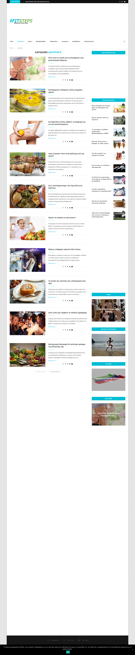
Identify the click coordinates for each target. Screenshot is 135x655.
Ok (68, 652)
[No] (133, 650)
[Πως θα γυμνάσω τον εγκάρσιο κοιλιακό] (119, 156)
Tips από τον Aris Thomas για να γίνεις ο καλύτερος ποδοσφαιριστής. (101, 215)
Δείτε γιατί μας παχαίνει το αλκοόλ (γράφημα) (67, 313)
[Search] (124, 41)
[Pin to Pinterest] (69, 80)
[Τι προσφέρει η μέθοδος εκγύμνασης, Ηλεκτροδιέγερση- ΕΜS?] (119, 132)
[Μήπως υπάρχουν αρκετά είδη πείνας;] (27, 260)
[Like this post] (63, 80)
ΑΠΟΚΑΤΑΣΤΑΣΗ (89, 41)
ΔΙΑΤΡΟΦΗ (20, 41)
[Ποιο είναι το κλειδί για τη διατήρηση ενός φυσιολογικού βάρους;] (27, 68)
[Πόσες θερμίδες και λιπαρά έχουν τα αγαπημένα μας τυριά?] (119, 109)
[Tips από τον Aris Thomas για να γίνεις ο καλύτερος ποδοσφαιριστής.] (119, 216)
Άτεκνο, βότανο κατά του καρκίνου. (100, 118)
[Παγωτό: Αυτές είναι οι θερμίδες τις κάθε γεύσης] (119, 144)
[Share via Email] (72, 80)
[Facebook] (119, 1)
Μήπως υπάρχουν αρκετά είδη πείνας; (64, 249)
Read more (51, 77)
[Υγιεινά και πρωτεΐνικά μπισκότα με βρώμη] (119, 204)
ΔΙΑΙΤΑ (30, 41)
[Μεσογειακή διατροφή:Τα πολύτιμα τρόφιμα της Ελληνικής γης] (27, 355)
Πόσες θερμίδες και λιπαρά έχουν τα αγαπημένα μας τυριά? (101, 107)
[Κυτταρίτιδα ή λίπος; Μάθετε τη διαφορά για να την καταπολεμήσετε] (27, 132)
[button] (22, 1)
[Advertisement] (87, 21)
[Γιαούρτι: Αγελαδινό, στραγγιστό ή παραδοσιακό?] (119, 192)
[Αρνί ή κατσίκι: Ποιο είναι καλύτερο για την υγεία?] (27, 164)
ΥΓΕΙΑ (11, 41)
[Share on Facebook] (65, 80)
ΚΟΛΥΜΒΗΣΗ (76, 41)
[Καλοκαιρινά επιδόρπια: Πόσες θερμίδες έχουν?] (27, 100)
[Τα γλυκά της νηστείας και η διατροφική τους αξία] (27, 291)
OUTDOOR (65, 41)
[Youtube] (124, 1)
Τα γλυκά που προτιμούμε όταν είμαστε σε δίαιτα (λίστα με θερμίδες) (101, 179)
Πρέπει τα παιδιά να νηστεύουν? (62, 218)
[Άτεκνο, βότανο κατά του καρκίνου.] (119, 121)
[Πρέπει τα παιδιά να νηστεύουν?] (27, 228)
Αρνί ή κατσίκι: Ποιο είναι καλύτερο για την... (37, 1)
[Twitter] (122, 1)
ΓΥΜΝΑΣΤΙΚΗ (53, 41)
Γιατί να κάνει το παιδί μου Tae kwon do (101, 166)
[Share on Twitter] (67, 80)
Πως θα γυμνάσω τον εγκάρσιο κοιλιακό (99, 154)
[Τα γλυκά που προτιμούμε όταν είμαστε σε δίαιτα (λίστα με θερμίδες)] (119, 180)
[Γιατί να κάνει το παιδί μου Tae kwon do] (119, 168)
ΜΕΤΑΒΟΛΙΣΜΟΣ (40, 41)
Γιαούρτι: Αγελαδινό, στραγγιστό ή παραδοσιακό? (101, 190)
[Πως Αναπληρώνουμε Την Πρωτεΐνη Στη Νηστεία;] (27, 196)
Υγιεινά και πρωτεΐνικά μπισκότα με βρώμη (99, 202)
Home (11, 48)
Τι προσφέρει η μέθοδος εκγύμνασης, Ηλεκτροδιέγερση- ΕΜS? (100, 131)
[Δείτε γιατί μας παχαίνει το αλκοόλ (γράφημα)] (27, 323)
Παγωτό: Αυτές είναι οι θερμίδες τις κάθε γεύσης (100, 142)
